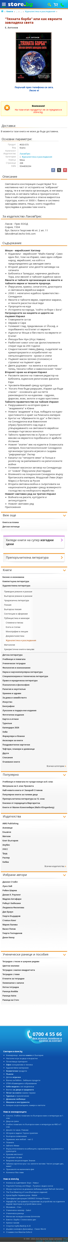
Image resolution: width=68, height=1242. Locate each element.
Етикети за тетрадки (13, 978)
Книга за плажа (10, 522)
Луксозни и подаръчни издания (19, 710)
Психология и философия (15, 684)
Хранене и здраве (11, 693)
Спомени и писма (14, 622)
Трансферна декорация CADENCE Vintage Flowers (28, 1198)
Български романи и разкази (18, 596)
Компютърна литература (15, 581)
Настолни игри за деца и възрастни (22, 1058)
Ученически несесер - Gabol (18, 1210)
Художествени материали (17, 1067)
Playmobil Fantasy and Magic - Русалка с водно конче (29, 1186)
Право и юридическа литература (19, 680)
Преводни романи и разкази (18, 591)
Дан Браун (7, 911)
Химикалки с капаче (13, 982)
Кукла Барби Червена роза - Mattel (21, 1195)
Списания (7, 757)
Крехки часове (12, 1222)
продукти (16, 1071)
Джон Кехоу (8, 937)
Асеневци (7, 827)
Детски (13, 1077)
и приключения (17, 1096)
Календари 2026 (10, 727)
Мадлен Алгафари (11, 899)
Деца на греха (12, 1121)
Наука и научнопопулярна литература (22, 672)
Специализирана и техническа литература (25, 676)
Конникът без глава (15, 1172)
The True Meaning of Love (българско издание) (26, 1192)
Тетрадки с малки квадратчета (18, 970)
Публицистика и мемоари (17, 618)
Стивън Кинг (9, 920)
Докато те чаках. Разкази (17, 1130)
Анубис (6, 844)
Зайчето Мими (12, 1145)
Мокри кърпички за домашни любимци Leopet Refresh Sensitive (35, 1189)
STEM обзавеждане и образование (21, 1083)
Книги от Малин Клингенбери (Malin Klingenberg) (28, 807)
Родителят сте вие (14, 1157)
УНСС (5, 849)
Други (5, 753)
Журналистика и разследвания (40, 11)
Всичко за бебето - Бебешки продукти (23, 1080)
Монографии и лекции (17, 631)
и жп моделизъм (20, 1086)
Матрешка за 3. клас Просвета (18, 786)
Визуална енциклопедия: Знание (20, 1160)
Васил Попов (9, 929)
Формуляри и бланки (13, 736)
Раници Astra (9, 995)
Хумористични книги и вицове (19, 649)
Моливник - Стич (13, 1207)
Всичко (20, 1089)
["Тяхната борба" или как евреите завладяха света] (34, 57)
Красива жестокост (14, 1154)
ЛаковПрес (25, 153)
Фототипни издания (13, 714)
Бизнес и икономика (13, 577)
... (16, 11)
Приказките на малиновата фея (20, 1169)
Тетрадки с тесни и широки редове (20, 961)
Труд (4, 853)
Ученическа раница (15, 1213)
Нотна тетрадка (10, 987)
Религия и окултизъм (14, 689)
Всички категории (55, 766)
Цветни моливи (10, 965)
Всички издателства (54, 866)
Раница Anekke (10, 991)
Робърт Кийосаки (11, 903)
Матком (6, 836)
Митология (9, 644)
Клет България (10, 840)
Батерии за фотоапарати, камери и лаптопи (25, 1105)
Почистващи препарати (16, 1061)
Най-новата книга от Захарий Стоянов (22, 790)
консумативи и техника (19, 1064)
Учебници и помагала (13, 659)
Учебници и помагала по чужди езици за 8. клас (27, 781)
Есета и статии (13, 627)
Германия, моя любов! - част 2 (19, 1139)
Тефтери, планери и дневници (18, 749)
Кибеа (5, 862)
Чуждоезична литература (16, 600)
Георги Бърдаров (11, 916)
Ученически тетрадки (14, 663)
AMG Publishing (10, 823)
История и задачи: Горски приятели (22, 1133)
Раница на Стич (10, 1000)
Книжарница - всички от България (24, 1055)
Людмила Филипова (13, 907)
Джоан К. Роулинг (11, 894)
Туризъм (7, 723)
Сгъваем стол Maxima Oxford (19, 1232)
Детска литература (12, 654)
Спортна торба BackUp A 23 (18, 1226)
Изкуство (7, 702)
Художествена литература (16, 585)
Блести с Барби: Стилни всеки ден (21, 1219)
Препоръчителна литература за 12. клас (23, 798)
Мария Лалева (9, 924)
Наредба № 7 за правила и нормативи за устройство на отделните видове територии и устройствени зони (35, 1202)
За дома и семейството (14, 697)
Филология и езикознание (16, 667)
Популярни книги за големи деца (20, 794)
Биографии (8, 706)
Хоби (5, 731)
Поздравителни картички (16, 744)
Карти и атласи (10, 719)
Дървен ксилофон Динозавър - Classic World (26, 1229)
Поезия (7, 604)
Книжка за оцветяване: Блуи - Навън (22, 1182)
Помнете (10, 1142)
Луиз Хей (7, 886)
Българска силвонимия (16, 1136)
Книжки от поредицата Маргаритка (21, 803)
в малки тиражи (20, 1092)
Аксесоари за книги (12, 740)
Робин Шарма (9, 890)
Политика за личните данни (56, 1241)
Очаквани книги (11, 761)
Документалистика (15, 636)
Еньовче (6, 832)
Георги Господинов (12, 933)
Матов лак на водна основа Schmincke (23, 1216)
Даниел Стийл (10, 881)
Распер (6, 857)
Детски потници (11, 526)
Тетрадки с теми (11, 974)
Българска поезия (12, 609)
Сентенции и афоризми (16, 613)
